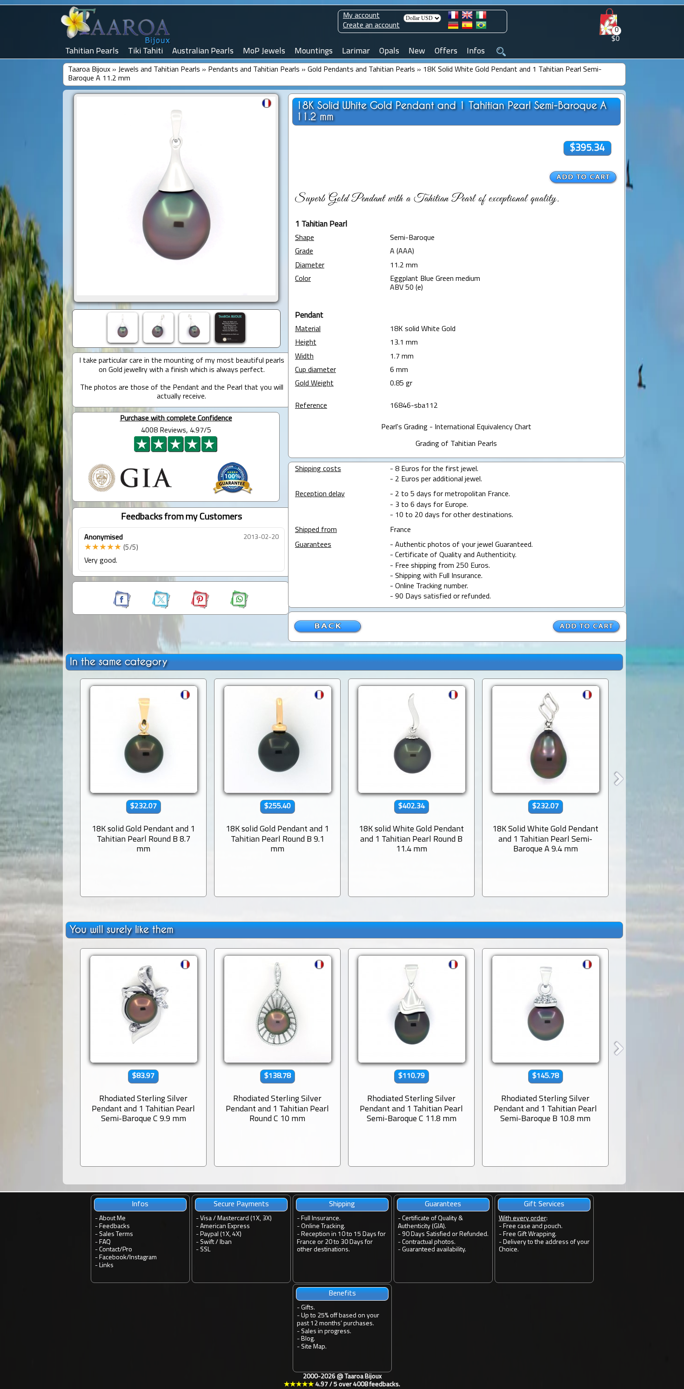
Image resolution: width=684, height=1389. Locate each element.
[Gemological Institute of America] (130, 493)
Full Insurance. (321, 1218)
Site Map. (314, 1346)
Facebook (113, 1257)
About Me (112, 1218)
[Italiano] (481, 16)
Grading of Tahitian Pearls (456, 444)
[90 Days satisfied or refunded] (232, 495)
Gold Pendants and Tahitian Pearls (361, 69)
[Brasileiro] (481, 27)
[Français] (453, 16)
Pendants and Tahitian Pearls (254, 69)
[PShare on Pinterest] (191, 607)
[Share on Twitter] (152, 607)
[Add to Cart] (583, 177)
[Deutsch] (453, 27)
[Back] (328, 632)
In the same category (118, 661)
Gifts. (308, 1307)
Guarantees (443, 1204)
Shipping (342, 1204)
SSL (205, 1249)
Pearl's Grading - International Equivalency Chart (456, 427)
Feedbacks (114, 1226)
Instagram (143, 1257)
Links (106, 1265)
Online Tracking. (323, 1226)
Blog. (308, 1339)
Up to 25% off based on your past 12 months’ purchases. (338, 1319)
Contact (109, 1249)
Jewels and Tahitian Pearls (159, 69)
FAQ (105, 1242)
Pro (127, 1249)
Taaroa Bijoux (89, 69)
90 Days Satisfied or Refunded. (445, 1234)
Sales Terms (116, 1234)
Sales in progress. (326, 1331)
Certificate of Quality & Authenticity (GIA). (430, 1222)
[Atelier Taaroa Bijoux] (116, 45)
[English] (467, 16)
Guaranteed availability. (434, 1249)
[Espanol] (467, 27)
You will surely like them (122, 929)
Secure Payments (241, 1204)
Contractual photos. (429, 1242)
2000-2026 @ (342, 1380)
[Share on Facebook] (123, 607)
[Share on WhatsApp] (229, 607)
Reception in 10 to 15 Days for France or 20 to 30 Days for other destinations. (341, 1242)
